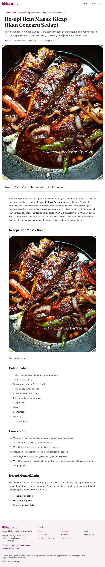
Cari (101, 3)
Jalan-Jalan (66, 538)
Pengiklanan (25, 545)
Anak (85, 531)
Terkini (83, 3)
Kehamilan (42, 534)
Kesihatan (65, 534)
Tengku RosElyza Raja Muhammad (53, 202)
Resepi (21, 13)
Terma (19, 548)
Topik (93, 3)
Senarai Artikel (8, 548)
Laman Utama (10, 13)
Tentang (5, 545)
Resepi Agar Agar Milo (24, 505)
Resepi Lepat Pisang (23, 496)
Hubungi (14, 545)
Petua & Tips (88, 534)
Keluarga (64, 531)
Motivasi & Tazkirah (46, 538)
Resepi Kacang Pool (22, 500)
